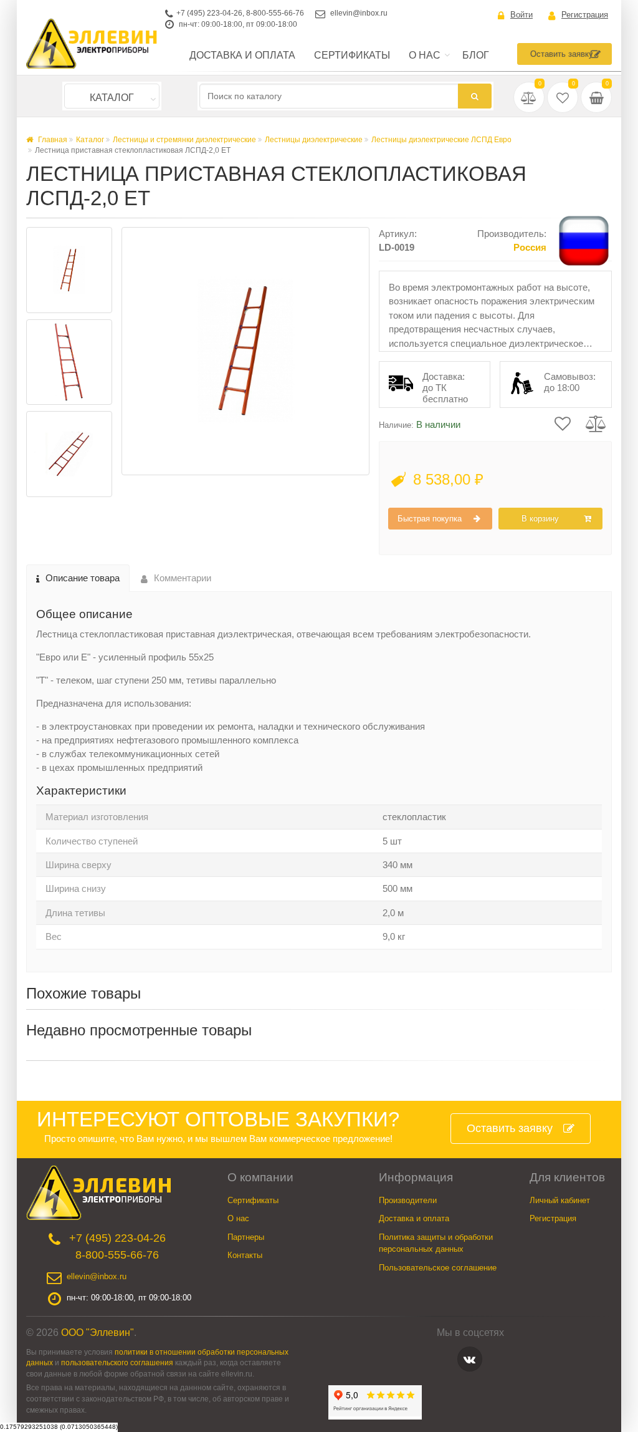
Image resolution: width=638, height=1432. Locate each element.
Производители (408, 1200)
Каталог (112, 97)
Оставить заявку (561, 54)
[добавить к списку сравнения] (596, 423)
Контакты (244, 1255)
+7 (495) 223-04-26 (209, 13)
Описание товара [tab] (82, 578)
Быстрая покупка (430, 518)
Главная (51, 139)
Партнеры (245, 1237)
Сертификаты (352, 55)
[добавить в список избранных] (563, 423)
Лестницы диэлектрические (314, 139)
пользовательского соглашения (117, 1362)
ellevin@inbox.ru (359, 13)
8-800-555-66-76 (275, 13)
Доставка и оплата (242, 55)
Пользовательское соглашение (438, 1267)
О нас (424, 55)
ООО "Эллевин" (97, 1332)
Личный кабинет (560, 1200)
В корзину (540, 518)
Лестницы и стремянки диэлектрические (184, 139)
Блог (475, 55)
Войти (521, 14)
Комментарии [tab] (182, 578)
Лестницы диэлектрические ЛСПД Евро (441, 139)
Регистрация (584, 14)
